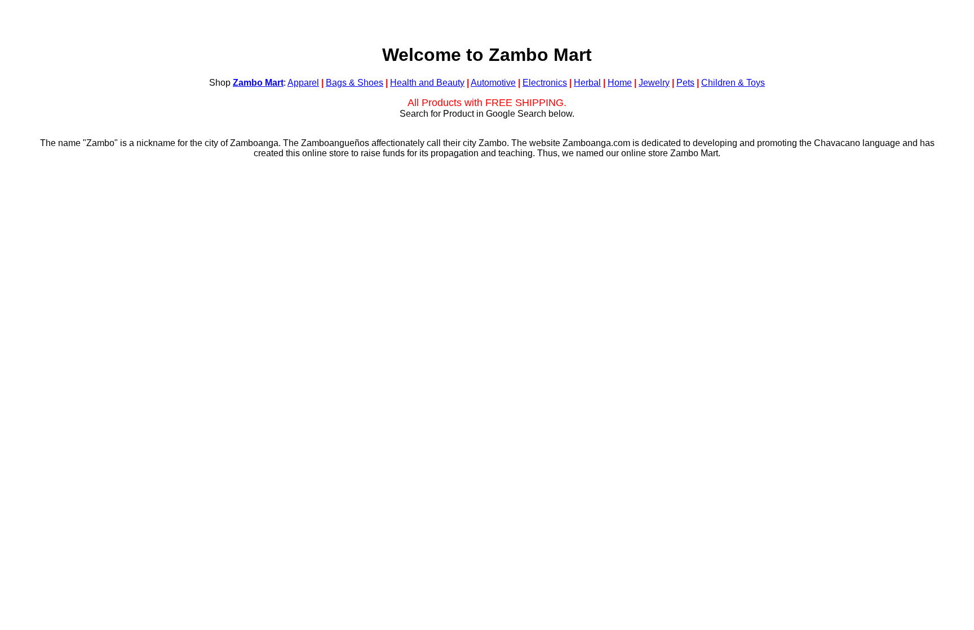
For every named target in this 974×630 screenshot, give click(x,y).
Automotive (493, 82)
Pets (685, 82)
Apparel (303, 82)
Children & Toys (733, 82)
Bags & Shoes (354, 82)
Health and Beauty (427, 82)
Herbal (587, 82)
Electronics (545, 82)
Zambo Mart (258, 82)
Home (620, 82)
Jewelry (654, 82)
